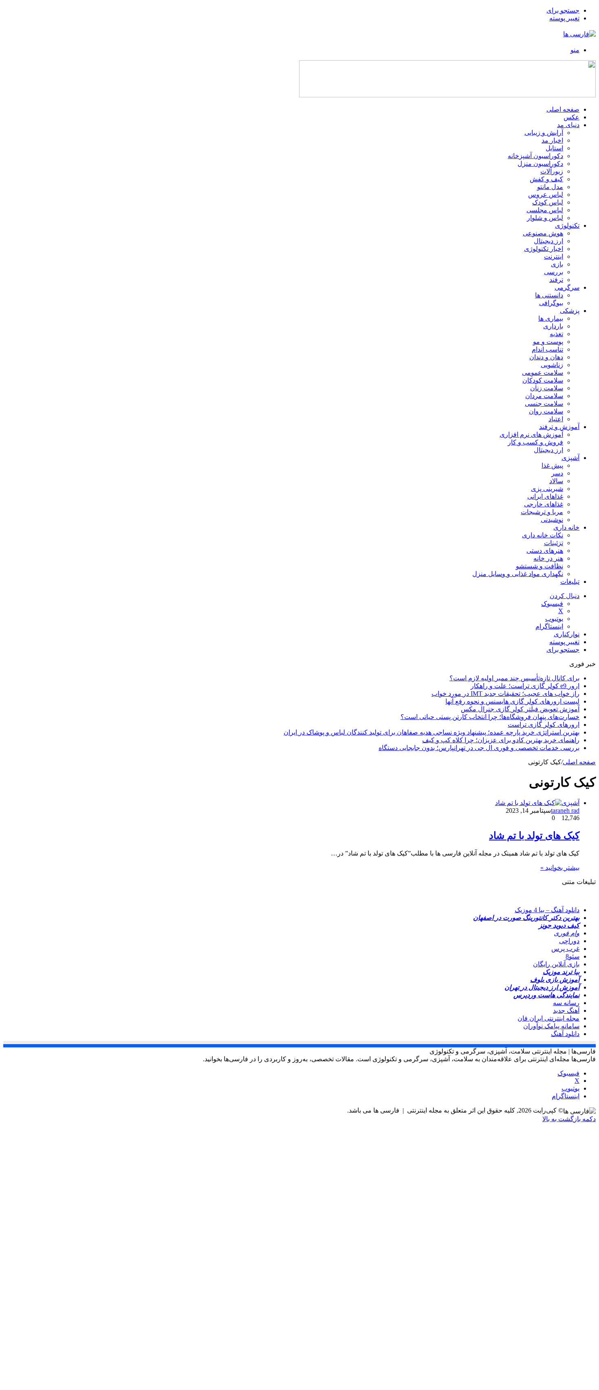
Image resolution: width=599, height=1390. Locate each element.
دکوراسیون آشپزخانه (535, 155)
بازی (557, 264)
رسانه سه (566, 1002)
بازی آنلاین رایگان (556, 964)
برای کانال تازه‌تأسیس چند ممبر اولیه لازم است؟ (514, 678)
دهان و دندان (546, 357)
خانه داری (566, 527)
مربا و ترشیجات (542, 511)
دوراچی (569, 940)
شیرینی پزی (547, 488)
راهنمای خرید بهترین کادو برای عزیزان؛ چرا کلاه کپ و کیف (500, 740)
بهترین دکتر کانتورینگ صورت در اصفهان (526, 917)
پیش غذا (552, 465)
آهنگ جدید (566, 1010)
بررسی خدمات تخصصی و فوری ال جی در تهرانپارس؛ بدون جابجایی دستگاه (479, 747)
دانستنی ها (549, 295)
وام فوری (566, 933)
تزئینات (553, 542)
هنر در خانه (548, 558)
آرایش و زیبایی (543, 132)
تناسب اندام (547, 349)
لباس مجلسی (544, 210)
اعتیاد (555, 419)
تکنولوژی (567, 225)
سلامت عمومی (542, 372)
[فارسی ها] (579, 34)
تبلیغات (569, 581)
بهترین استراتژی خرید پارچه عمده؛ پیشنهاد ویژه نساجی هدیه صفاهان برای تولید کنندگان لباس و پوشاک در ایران (431, 732)
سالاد (556, 480)
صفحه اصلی (562, 109)
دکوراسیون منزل (540, 163)
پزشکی (569, 310)
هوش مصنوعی (543, 233)
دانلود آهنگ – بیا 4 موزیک (547, 909)
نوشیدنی (552, 519)
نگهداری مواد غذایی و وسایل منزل (517, 573)
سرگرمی (567, 287)
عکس (571, 117)
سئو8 (572, 956)
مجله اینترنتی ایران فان (548, 1018)
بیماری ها (550, 318)
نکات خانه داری (542, 535)
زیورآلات (551, 171)
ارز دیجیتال (548, 241)
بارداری (553, 326)
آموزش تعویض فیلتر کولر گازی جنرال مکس (520, 709)
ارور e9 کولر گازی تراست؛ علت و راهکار (525, 685)
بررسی (553, 271)
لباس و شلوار (545, 217)
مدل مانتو (550, 186)
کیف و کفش (546, 179)
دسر (557, 473)
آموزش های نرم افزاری (531, 434)
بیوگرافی (551, 302)
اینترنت (553, 256)
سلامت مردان (544, 395)
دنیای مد (568, 124)
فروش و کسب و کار (535, 442)
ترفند (556, 279)
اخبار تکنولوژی (543, 248)
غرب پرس (565, 948)
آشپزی (570, 457)
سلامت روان (546, 411)
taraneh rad (565, 810)
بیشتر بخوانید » (559, 867)
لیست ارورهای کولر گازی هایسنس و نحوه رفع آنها (512, 701)
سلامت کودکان (542, 380)
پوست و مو (548, 341)
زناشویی (552, 364)
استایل (554, 148)
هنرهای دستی (544, 550)
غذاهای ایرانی (545, 496)
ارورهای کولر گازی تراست (543, 724)
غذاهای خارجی (543, 504)
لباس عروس (545, 194)
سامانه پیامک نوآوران (551, 1026)
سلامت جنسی (544, 403)
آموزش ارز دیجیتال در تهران (541, 987)
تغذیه (556, 333)
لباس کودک (547, 202)
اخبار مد (552, 140)
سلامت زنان (546, 388)
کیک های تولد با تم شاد (534, 835)
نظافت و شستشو (539, 566)
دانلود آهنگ (565, 1033)
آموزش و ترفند (559, 426)
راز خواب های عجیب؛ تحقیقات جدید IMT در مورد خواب (505, 693)
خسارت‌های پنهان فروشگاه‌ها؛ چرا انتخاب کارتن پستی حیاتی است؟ (490, 716)
